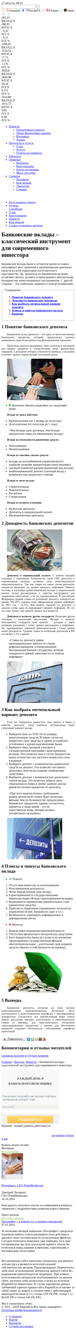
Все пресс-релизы (12, 1218)
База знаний (23, 182)
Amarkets (14, 10)
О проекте (15, 1316)
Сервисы (14, 176)
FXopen (53, 10)
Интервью (22, 136)
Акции (20, 139)
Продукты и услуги (21, 143)
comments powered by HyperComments (25, 1055)
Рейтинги (15, 156)
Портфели (22, 179)
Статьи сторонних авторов (26, 225)
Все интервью (10, 1151)
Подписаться (30, 1119)
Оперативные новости (30, 129)
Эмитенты (22, 186)
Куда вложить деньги (22, 202)
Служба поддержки (21, 1326)
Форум (13, 1319)
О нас (19, 146)
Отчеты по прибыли (29, 153)
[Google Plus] (44, 1039)
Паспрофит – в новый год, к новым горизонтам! (32, 1221)
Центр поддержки (27, 169)
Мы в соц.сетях (26, 172)
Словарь (21, 189)
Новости (14, 126)
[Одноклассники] (36, 1039)
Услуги (20, 149)
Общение (15, 159)
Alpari (70, 10)
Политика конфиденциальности (21, 1310)
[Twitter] (32, 1039)
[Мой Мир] (40, 1039)
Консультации (25, 166)
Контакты (22, 162)
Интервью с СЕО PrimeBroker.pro (22, 1185)
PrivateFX (35, 10)
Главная (6, 1062)
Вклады (19, 1062)
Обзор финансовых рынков (33, 133)
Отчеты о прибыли (16, 207)
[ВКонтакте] (29, 1039)
